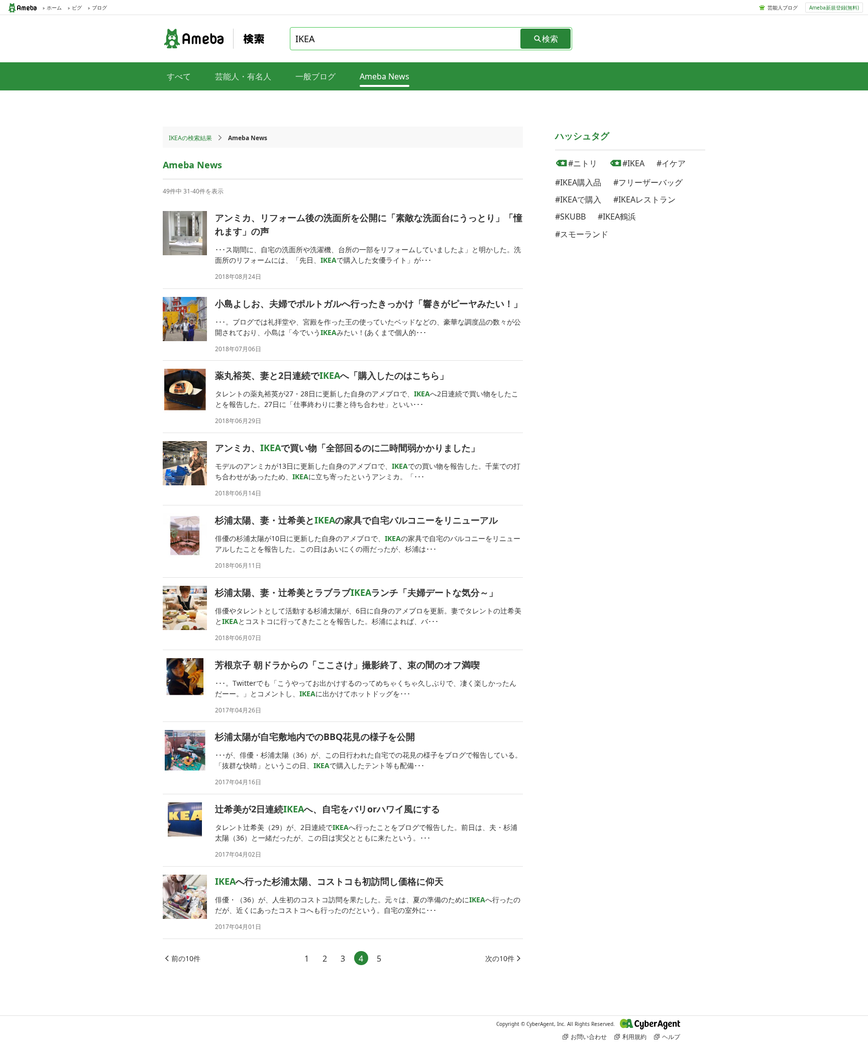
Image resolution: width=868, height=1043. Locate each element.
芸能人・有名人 (243, 76)
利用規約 (634, 1036)
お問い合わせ (589, 1036)
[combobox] (405, 39)
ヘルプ (671, 1036)
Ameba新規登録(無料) (834, 7)
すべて (179, 76)
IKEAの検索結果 (190, 138)
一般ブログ (315, 76)
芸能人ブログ (783, 7)
